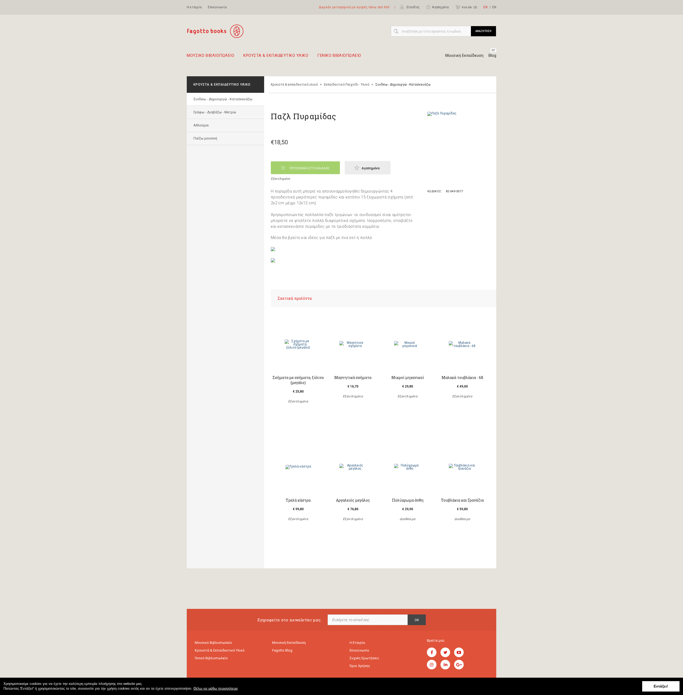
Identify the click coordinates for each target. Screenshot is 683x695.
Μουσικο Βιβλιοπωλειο (210, 56)
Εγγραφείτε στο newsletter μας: (289, 620)
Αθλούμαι (201, 125)
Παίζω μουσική (205, 138)
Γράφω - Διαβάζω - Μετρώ (214, 112)
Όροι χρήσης (360, 666)
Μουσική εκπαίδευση (289, 643)
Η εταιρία (194, 7)
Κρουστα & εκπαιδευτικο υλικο (275, 56)
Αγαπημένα (440, 7)
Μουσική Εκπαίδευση (464, 55)
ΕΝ (494, 7)
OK (417, 620)
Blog (492, 55)
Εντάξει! (661, 686)
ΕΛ (485, 7)
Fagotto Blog (282, 650)
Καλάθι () (469, 7)
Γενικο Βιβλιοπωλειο (339, 56)
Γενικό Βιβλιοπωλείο (211, 658)
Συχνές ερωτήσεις (364, 658)
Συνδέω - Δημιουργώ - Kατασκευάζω (222, 99)
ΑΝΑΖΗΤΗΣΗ (483, 31)
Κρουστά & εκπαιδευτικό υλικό (294, 84)
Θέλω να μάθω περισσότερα (215, 688)
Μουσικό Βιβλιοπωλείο (213, 643)
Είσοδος (413, 7)
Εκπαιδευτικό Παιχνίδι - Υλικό (346, 84)
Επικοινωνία (217, 7)
